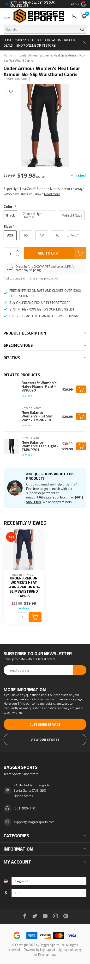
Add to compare (14, 278)
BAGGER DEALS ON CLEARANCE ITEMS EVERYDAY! (44, 315)
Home (8, 55)
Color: (10, 206)
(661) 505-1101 (25, 808)
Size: (9, 226)
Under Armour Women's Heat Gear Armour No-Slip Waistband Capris (23, 587)
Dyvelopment (47, 954)
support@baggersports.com (48, 497)
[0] (83, 16)
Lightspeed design (70, 949)
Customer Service (45, 724)
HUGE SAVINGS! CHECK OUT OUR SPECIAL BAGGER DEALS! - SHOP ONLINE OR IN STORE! (39, 42)
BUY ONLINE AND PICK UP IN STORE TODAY (39, 302)
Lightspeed (47, 949)
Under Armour (15, 79)
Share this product (42, 278)
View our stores (45, 739)
